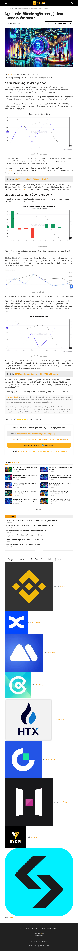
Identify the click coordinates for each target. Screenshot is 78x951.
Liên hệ (56, 928)
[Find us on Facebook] (29, 946)
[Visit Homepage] (39, 3)
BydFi (66, 439)
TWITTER (57, 451)
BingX (20, 439)
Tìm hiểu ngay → (64, 586)
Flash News (49, 928)
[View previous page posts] (37, 550)
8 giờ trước (9, 546)
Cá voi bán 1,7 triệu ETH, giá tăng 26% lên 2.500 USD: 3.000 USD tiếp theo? (60, 476)
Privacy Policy (39, 935)
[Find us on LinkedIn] (34, 946)
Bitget (52, 439)
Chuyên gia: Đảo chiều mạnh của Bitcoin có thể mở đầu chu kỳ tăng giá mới (31, 521)
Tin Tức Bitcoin (43, 941)
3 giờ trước (9, 532)
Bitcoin (10, 74)
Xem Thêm (39, 509)
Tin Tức (21, 928)
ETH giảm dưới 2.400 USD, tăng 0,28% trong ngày (23, 544)
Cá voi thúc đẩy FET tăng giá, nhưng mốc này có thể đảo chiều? (25, 476)
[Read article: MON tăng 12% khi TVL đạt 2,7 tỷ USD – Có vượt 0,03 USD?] (44, 485)
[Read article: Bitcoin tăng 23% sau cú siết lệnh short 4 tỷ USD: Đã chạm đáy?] (8, 469)
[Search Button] (72, 3)
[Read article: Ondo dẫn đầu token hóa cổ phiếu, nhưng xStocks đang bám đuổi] (44, 493)
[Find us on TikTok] (45, 946)
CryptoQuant (10, 170)
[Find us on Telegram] (38, 946)
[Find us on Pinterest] (36, 946)
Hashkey (59, 439)
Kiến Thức (42, 928)
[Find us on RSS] (43, 946)
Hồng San (12, 23)
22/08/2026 (16, 471)
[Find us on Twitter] (31, 946)
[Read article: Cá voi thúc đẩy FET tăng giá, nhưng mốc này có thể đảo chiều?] (8, 477)
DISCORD (64, 451)
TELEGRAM (50, 451)
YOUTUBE (42, 451)
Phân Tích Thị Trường (31, 928)
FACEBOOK (35, 451)
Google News (37, 933)
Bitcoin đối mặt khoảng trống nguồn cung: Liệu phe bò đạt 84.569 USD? (59, 500)
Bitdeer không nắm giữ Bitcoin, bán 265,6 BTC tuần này (24, 540)
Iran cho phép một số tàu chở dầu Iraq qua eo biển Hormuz (25, 535)
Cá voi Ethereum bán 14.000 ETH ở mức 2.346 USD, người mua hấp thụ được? (25, 500)
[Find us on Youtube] (41, 946)
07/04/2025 (21, 23)
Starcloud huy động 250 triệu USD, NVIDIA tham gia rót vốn (26, 530)
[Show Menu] (6, 3)
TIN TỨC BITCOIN (22, 451)
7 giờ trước (9, 541)
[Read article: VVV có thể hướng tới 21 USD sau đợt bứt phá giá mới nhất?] (8, 485)
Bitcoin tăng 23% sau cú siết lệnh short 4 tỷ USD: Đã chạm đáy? (25, 468)
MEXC (34, 439)
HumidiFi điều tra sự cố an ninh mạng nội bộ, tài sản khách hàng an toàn (30, 525)
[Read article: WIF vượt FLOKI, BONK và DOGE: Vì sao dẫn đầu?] (44, 469)
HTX (39, 439)
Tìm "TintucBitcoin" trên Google (59, 23)
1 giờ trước (9, 522)
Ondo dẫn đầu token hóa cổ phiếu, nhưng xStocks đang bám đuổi (59, 492)
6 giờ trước (9, 537)
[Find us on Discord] (48, 946)
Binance (27, 439)
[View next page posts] (40, 550)
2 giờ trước (9, 527)
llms (43, 933)
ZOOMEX (13, 439)
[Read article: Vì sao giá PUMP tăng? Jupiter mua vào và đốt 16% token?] (8, 493)
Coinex (45, 439)
